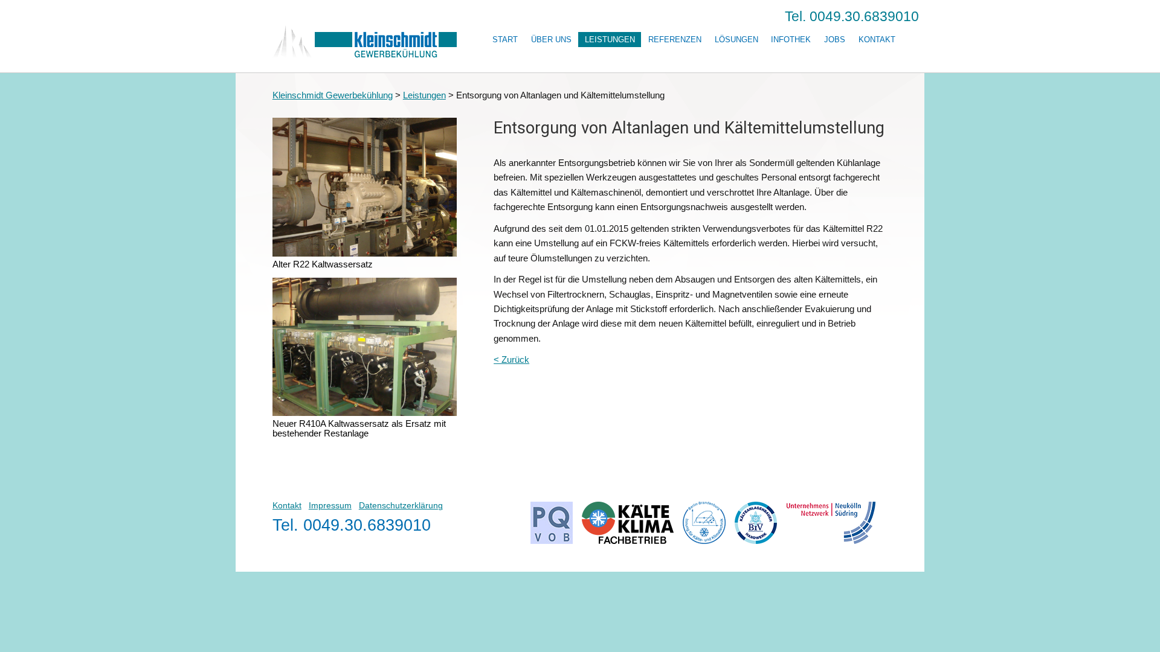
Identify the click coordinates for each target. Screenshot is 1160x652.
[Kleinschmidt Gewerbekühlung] (364, 55)
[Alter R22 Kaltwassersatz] (364, 255)
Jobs (834, 39)
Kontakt (877, 39)
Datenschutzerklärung (401, 505)
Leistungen (610, 39)
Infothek (791, 39)
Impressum (330, 505)
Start (505, 39)
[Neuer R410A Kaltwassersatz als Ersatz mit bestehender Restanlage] (364, 414)
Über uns (551, 39)
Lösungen (736, 39)
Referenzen (674, 39)
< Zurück (511, 359)
